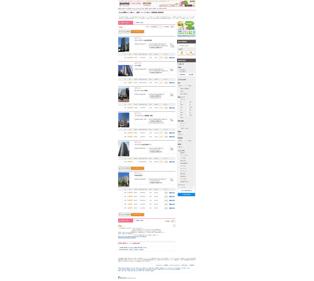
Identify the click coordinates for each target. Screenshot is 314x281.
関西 (137, 270)
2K (190, 104)
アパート (182, 125)
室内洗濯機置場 (183, 163)
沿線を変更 (182, 74)
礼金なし (182, 91)
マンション (182, 123)
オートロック (183, 168)
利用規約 (166, 265)
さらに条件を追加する (187, 190)
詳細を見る (172, 57)
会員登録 (181, 6)
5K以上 (181, 117)
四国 (140, 270)
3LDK (181, 112)
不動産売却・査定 (141, 269)
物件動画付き (183, 176)
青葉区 (154, 8)
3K (181, 109)
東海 (134, 270)
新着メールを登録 (191, 53)
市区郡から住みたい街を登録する (139, 236)
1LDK (181, 104)
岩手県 (122, 237)
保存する (182, 53)
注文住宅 (128, 269)
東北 (122, 270)
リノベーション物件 (122, 269)
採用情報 (192, 265)
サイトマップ (159, 265)
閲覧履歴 (172, 5)
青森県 (119, 237)
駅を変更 (191, 74)
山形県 (131, 237)
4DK (181, 115)
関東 (125, 270)
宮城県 (146, 8)
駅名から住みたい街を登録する (125, 236)
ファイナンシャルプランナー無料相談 (173, 269)
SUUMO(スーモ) (192, 2)
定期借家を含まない (184, 181)
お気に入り (165, 5)
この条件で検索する (186, 194)
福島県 (134, 237)
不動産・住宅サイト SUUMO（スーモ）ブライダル (129, 8)
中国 (143, 270)
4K (190, 112)
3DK (190, 109)
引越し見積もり (149, 269)
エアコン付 (182, 165)
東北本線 (131, 249)
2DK (181, 107)
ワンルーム (182, 99)
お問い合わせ (185, 265)
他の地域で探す (146, 5)
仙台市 (150, 8)
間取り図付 (182, 173)
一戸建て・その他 (184, 128)
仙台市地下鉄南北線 (123, 249)
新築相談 (152, 270)
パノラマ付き (183, 179)
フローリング (183, 171)
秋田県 (128, 237)
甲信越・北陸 (130, 270)
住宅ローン (155, 269)
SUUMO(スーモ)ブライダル (130, 4)
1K (181, 102)
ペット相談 (182, 158)
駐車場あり (182, 152)
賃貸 (143, 8)
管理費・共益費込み (184, 88)
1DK (190, 102)
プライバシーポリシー (175, 265)
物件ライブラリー (161, 269)
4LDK (190, 115)
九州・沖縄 (147, 270)
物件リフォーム (134, 269)
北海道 (119, 270)
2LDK (190, 107)
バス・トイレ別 (183, 155)
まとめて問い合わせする (137, 31)
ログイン (188, 6)
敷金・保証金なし (184, 93)
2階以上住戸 (183, 160)
